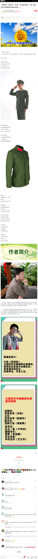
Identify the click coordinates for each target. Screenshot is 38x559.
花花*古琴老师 (7, 545)
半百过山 (6, 539)
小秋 (5, 493)
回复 (11, 483)
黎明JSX (6, 520)
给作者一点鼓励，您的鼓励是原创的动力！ (19, 458)
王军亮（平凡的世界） (9, 487)
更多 (19, 474)
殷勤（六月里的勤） (8, 481)
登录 (36, 1)
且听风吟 (6, 530)
